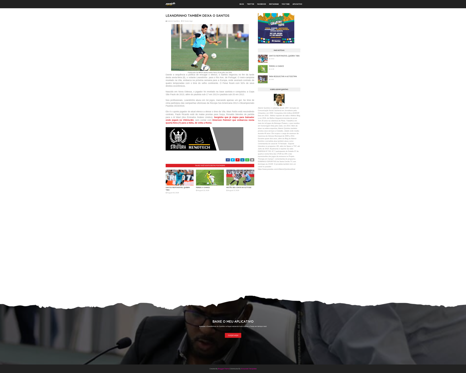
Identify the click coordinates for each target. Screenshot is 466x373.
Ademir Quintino (173, 21)
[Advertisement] (276, 190)
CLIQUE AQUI (233, 335)
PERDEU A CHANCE (203, 187)
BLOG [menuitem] (242, 4)
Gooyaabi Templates (249, 369)
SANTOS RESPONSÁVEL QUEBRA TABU (284, 56)
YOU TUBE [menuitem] (286, 4)
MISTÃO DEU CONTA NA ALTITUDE (238, 187)
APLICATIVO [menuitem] (297, 4)
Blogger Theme (223, 369)
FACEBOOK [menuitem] (261, 4)
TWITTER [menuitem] (250, 4)
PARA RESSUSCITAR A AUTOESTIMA (283, 76)
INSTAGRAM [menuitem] (274, 4)
